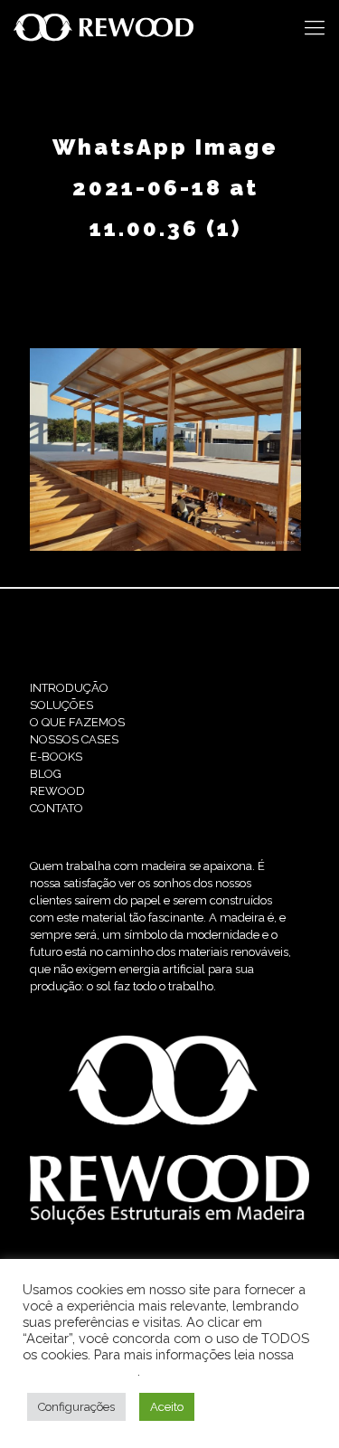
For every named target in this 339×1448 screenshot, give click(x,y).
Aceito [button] (167, 1407)
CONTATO (56, 808)
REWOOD (57, 791)
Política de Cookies (80, 1370)
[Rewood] (104, 27)
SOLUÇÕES (61, 705)
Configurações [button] (76, 1407)
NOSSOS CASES (74, 739)
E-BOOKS (56, 756)
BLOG (45, 774)
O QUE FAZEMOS (77, 722)
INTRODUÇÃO (69, 688)
